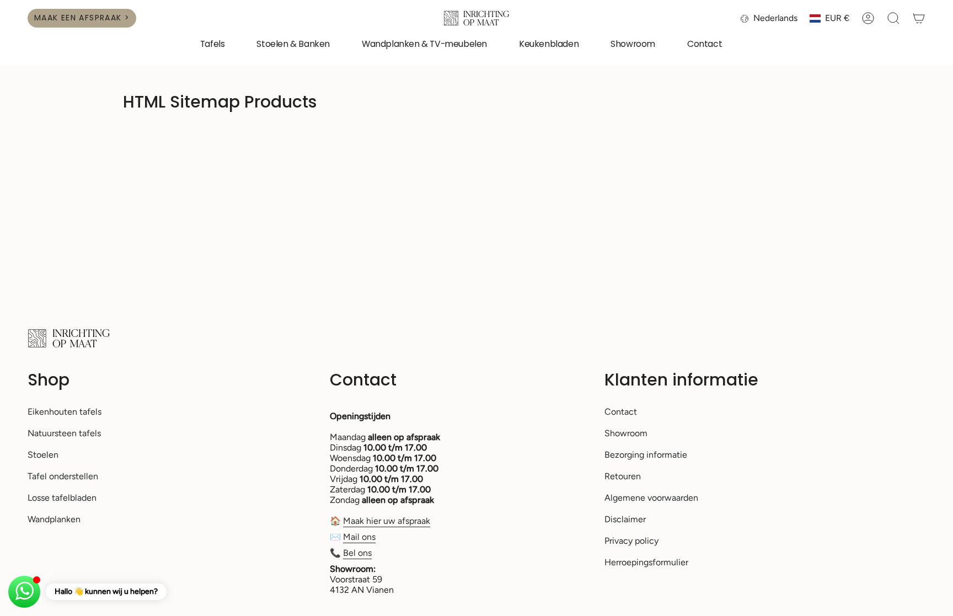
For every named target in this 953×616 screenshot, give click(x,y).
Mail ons (359, 537)
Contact (620, 411)
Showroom (625, 433)
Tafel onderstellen (63, 476)
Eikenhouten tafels (64, 411)
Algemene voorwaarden (651, 497)
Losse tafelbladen (62, 497)
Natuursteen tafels (64, 433)
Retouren (622, 476)
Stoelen (43, 454)
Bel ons (357, 553)
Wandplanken (54, 519)
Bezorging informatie (645, 454)
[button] (212, 45)
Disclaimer (625, 519)
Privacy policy (631, 540)
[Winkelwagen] (918, 18)
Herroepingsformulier (646, 562)
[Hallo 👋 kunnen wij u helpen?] (24, 591)
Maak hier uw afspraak (386, 521)
